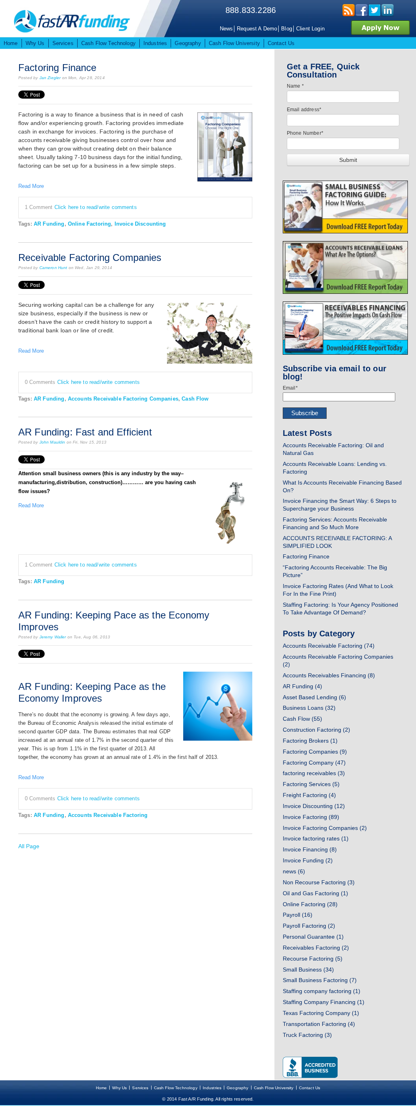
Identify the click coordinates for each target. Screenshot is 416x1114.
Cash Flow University (274, 1088)
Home (101, 1088)
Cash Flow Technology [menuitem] (108, 43)
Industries (212, 1088)
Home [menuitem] (11, 43)
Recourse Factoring (312, 958)
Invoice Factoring (311, 817)
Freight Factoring (309, 795)
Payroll (297, 914)
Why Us (119, 1088)
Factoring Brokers (310, 740)
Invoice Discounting (140, 224)
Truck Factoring (307, 1035)
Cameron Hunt (53, 267)
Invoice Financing (310, 849)
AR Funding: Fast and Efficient (85, 432)
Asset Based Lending (314, 697)
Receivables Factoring (316, 947)
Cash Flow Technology (175, 1088)
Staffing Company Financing (323, 1002)
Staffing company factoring (321, 991)
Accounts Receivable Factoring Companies (123, 399)
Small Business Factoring (320, 980)
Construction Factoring (316, 729)
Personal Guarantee (313, 936)
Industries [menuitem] (155, 43)
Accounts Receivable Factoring (107, 815)
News (226, 29)
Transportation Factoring (319, 1024)
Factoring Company (314, 762)
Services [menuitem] (63, 43)
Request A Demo (257, 29)
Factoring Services (311, 784)
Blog (286, 29)
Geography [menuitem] (188, 43)
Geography (237, 1088)
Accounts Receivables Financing (329, 675)
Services (140, 1088)
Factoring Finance (57, 67)
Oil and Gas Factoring (315, 893)
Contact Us (310, 1088)
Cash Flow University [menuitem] (234, 43)
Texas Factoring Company (321, 1013)
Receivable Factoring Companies (90, 257)
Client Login (310, 29)
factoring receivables (314, 773)
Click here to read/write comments (95, 207)
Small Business (308, 969)
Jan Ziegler (50, 77)
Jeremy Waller (52, 637)
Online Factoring (89, 224)
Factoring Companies (315, 751)
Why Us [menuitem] (35, 43)
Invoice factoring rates (316, 838)
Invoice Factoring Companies (325, 828)
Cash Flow (195, 399)
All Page (28, 846)
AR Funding (49, 224)
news (294, 871)
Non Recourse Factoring (319, 882)
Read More (31, 186)
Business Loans (309, 708)
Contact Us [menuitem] (281, 43)
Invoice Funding (308, 860)
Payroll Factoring (309, 925)
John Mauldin (52, 442)
